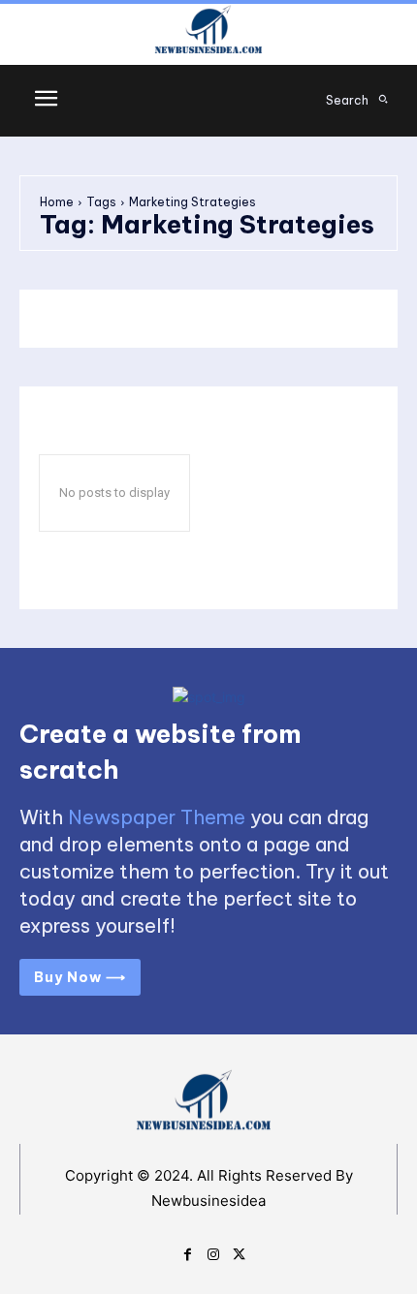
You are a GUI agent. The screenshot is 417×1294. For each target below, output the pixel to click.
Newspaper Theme (156, 817)
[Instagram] (214, 1253)
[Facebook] (187, 1253)
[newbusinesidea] (208, 32)
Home (57, 202)
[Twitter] (239, 1253)
